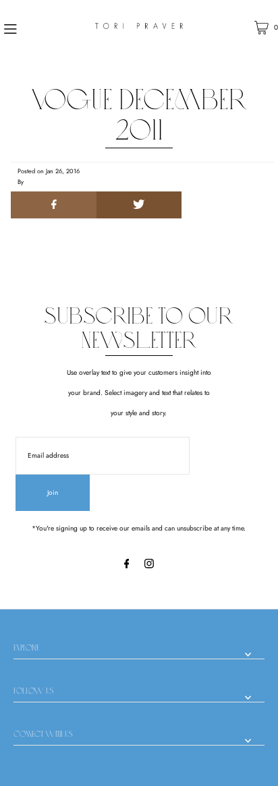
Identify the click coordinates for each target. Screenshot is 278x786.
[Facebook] (127, 566)
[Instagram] (149, 566)
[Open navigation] (30, 27)
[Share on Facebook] (53, 204)
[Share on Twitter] (139, 204)
